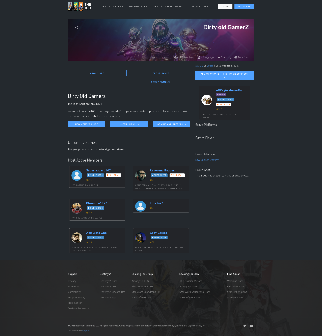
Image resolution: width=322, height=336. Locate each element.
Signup (199, 65)
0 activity (225, 57)
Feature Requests (78, 308)
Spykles (86, 330)
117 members (186, 57)
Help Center (75, 302)
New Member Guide (86, 124)
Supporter (96, 175)
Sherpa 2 (224, 104)
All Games (244, 6)
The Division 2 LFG (142, 286)
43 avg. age (207, 57)
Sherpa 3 (114, 175)
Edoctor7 (156, 203)
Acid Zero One (96, 232)
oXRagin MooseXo (229, 90)
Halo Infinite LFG (141, 297)
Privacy (72, 281)
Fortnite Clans (235, 297)
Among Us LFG (140, 281)
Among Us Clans (188, 286)
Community (74, 291)
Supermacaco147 (98, 170)
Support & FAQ (76, 297)
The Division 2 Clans (190, 281)
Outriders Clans (236, 286)
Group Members (161, 82)
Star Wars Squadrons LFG (146, 291)
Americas (243, 57)
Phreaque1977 (96, 203)
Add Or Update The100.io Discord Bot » (225, 76)
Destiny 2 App (199, 6)
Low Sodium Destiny (207, 159)
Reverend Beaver (162, 170)
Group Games (161, 73)
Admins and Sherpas (170, 124)
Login (225, 6)
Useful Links (128, 124)
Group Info (97, 73)
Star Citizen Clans (237, 291)
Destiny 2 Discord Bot (168, 6)
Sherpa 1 (178, 175)
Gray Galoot (158, 232)
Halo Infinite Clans (189, 297)
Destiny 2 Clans (112, 6)
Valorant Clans (235, 281)
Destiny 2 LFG (138, 6)
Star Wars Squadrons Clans (194, 291)
